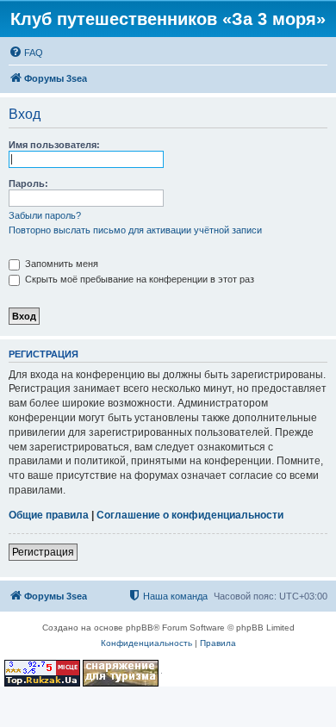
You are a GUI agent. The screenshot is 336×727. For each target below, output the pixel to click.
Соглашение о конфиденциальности (189, 515)
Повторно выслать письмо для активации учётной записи (135, 230)
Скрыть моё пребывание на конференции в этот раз (138, 279)
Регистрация (43, 552)
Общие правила (49, 515)
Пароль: (28, 183)
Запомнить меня (60, 263)
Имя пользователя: (54, 145)
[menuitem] (26, 52)
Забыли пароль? (45, 215)
